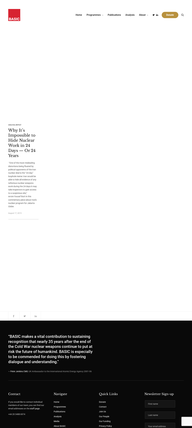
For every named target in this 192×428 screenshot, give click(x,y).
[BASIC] (14, 15)
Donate (102, 402)
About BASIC (60, 426)
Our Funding (105, 421)
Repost (18, 125)
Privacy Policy (105, 426)
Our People (104, 416)
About (142, 14)
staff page (35, 408)
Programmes (94, 14)
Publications (114, 14)
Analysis (130, 14)
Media (56, 421)
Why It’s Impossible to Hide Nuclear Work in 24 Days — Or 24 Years (22, 143)
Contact (102, 407)
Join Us (102, 411)
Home (79, 14)
